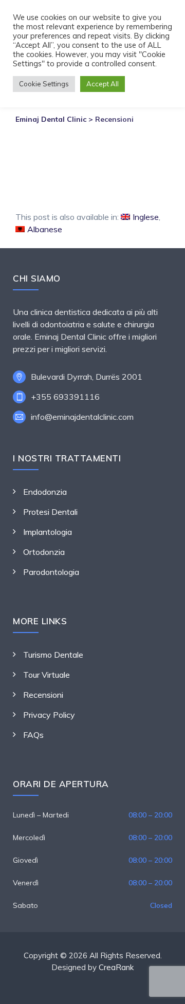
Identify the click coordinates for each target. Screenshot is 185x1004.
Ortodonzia (44, 552)
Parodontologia (51, 572)
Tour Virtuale (46, 675)
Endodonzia (45, 492)
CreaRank (116, 967)
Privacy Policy (49, 715)
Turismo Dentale (53, 654)
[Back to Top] (163, 987)
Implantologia (47, 532)
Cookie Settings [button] (44, 84)
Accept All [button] (102, 84)
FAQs (33, 735)
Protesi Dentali (50, 512)
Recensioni (43, 695)
